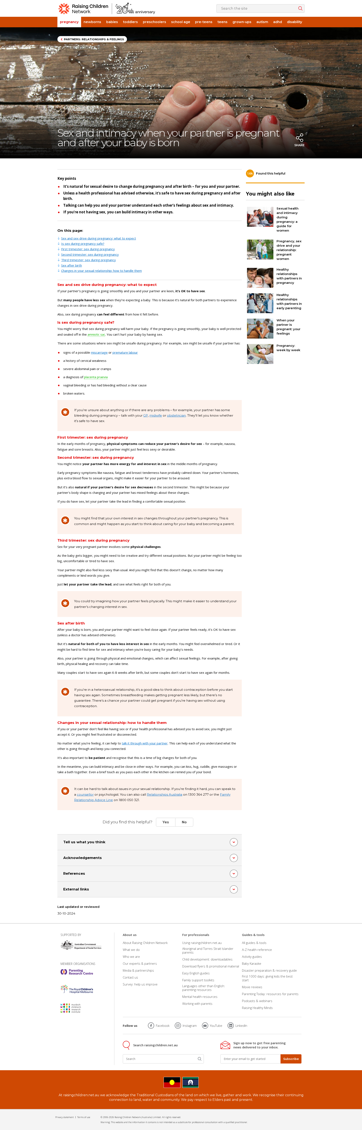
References (74, 873)
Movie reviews (252, 987)
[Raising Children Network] (106, 8)
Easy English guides (196, 973)
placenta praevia (96, 377)
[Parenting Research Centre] (77, 972)
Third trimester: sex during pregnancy (88, 260)
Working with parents (197, 1003)
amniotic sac (96, 334)
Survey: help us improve (140, 984)
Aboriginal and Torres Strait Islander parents (207, 950)
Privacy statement (64, 1117)
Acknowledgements (82, 858)
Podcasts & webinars (257, 1001)
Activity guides (252, 956)
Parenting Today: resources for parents (270, 994)
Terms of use (83, 1117)
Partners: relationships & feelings (94, 39)
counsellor (85, 794)
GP (145, 415)
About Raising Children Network (145, 943)
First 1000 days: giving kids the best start (267, 978)
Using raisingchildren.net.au (202, 943)
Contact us (130, 977)
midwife (155, 415)
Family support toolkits (198, 980)
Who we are (131, 956)
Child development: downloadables (207, 959)
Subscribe (291, 1059)
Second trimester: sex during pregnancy (90, 254)
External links (76, 889)
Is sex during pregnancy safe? (82, 243)
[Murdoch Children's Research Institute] (77, 1008)
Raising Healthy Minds (257, 1008)
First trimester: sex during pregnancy (88, 249)
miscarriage (99, 352)
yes (166, 822)
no (184, 822)
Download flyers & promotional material (210, 966)
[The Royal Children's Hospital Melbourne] (77, 989)
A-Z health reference (257, 949)
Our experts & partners (140, 963)
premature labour (125, 352)
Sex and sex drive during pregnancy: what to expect (98, 238)
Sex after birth (71, 265)
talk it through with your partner (145, 743)
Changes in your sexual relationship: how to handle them (101, 270)
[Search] (199, 1058)
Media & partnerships (138, 970)
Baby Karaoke (251, 963)
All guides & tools (254, 943)
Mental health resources (199, 996)
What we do (131, 949)
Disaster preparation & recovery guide (269, 970)
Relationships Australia (164, 794)
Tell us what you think (84, 842)
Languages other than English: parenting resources (203, 988)
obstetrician (176, 415)
